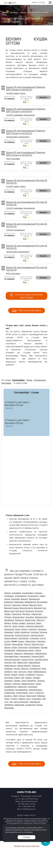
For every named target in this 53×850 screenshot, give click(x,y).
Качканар (42, 629)
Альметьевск (28, 593)
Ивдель (7, 623)
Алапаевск (16, 593)
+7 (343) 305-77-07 (28, 807)
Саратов (16, 683)
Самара (17, 680)
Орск (15, 671)
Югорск (39, 704)
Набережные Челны (25, 650)
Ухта (6, 701)
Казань (21, 626)
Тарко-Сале (31, 695)
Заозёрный (9, 620)
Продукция (14, 12)
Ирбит (39, 623)
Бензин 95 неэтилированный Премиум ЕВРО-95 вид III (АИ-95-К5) (25, 88)
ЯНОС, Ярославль (13, 158)
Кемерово (8, 632)
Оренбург (8, 671)
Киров (16, 632)
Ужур (28, 698)
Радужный (9, 677)
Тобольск (41, 695)
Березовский (30, 602)
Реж (22, 677)
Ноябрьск (8, 668)
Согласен (26, 837)
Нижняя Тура (10, 662)
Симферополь (10, 686)
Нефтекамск (28, 653)
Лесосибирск (17, 644)
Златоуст (41, 620)
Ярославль (6, 383)
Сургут (32, 692)
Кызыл (21, 641)
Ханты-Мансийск (21, 701)
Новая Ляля (22, 662)
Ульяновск (36, 698)
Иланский (30, 623)
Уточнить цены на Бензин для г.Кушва (28, 296)
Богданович (42, 602)
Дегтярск (26, 614)
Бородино (16, 605)
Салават (36, 677)
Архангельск (33, 596)
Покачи (21, 674)
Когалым (35, 632)
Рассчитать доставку (29, 310)
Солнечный (9, 689)
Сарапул (8, 683)
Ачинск (7, 599)
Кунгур (43, 638)
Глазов (7, 614)
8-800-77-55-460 (26, 792)
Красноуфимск (10, 638)
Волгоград (20, 611)
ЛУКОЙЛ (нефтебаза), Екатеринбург (20, 115)
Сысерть (8, 695)
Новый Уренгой (24, 665)
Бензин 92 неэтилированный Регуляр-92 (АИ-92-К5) (26, 181)
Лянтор (27, 644)
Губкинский (16, 614)
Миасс (14, 647)
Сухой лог (39, 692)
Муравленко (9, 650)
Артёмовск (9, 596)
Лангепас (41, 641)
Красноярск (23, 638)
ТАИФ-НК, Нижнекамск (15, 230)
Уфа (44, 698)
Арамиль (38, 593)
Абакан (7, 593)
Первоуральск (39, 671)
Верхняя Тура (40, 608)
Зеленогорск (30, 620)
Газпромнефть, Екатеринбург (17, 137)
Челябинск (9, 704)
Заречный (19, 620)
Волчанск (30, 611)
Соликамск (33, 686)
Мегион (7, 647)
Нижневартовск (11, 656)
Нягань (17, 668)
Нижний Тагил (27, 659)
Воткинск (39, 611)
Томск (7, 698)
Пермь (29, 380)
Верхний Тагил (35, 605)
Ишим (15, 626)
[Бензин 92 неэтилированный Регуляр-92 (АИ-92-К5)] (3, 181)
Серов (38, 683)
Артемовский (20, 596)
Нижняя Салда (41, 659)
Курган (7, 641)
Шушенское (30, 704)
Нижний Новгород (12, 659)
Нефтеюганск (41, 653)
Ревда (17, 677)
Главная (4, 12)
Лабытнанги (30, 641)
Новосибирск (34, 662)
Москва (44, 647)
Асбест (42, 596)
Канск (17, 629)
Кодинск (43, 632)
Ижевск (22, 623)
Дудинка (8, 617)
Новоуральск (10, 665)
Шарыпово (19, 704)
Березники (9, 602)
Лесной (7, 644)
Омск (44, 668)
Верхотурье (9, 611)
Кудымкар (34, 638)
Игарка (15, 623)
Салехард (8, 680)
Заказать (43, 97)
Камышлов (9, 629)
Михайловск (34, 647)
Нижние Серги (37, 656)
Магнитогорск (37, 644)
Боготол (8, 605)
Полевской (30, 674)
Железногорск (41, 617)
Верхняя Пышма (11, 608)
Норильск (35, 665)
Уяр (11, 701)
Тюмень (21, 698)
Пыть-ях (39, 674)
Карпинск (32, 629)
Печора (14, 674)
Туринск (14, 698)
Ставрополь (9, 692)
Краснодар (9, 635)
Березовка (19, 602)
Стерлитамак (22, 692)
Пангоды (22, 671)
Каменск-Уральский (34, 626)
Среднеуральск (35, 689)
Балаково (15, 599)
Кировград (25, 632)
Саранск (41, 680)
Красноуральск (37, 635)
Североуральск (28, 683)
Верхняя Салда (26, 608)
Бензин (23, 12)
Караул (24, 629)
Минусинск (23, 647)
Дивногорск (36, 614)
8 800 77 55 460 (38, 2)
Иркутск (7, 626)
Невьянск (18, 653)
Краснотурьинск (22, 635)
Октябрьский (35, 668)
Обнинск (25, 668)
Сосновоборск (21, 689)
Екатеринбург (18, 380)
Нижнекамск (40, 380)
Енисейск (30, 617)
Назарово (8, 653)
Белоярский (34, 599)
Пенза (30, 671)
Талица (22, 695)
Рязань (28, 677)
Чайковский (34, 701)
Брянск (25, 605)
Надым (38, 650)
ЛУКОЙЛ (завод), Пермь (16, 93)
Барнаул (24, 599)
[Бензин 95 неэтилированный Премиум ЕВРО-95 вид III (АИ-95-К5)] (3, 88)
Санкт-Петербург (28, 680)
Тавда (15, 695)
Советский (22, 686)
